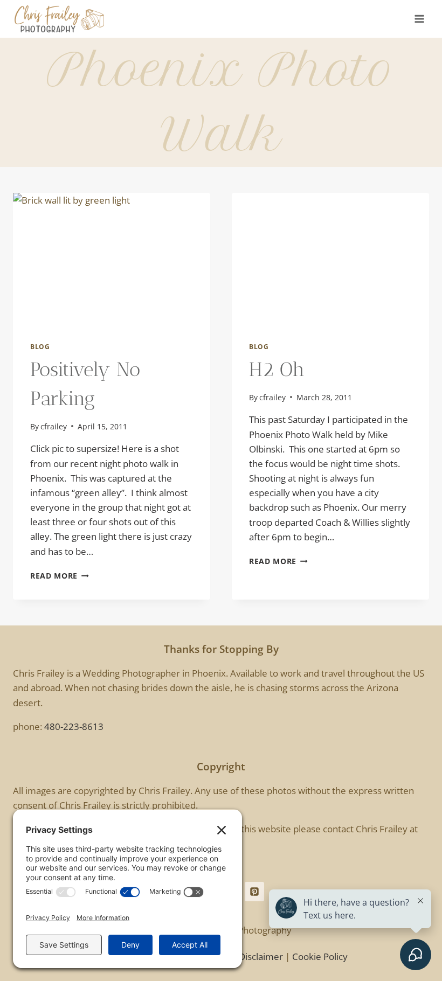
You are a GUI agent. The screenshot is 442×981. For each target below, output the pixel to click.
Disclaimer (261, 956)
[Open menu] (419, 18)
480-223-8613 (73, 726)
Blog (40, 346)
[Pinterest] (254, 891)
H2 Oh (277, 369)
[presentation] (111, 258)
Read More (59, 575)
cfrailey (53, 426)
